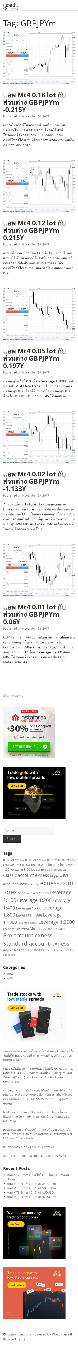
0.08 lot (58, 865)
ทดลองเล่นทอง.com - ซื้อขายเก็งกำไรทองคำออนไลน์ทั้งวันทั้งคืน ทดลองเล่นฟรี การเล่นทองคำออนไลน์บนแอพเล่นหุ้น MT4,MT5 (38, 1055)
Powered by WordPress (50, 1334)
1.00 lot (8, 869)
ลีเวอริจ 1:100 (23, 950)
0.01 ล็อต (19, 860)
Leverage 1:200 (34, 900)
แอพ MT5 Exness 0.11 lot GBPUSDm (31, 1188)
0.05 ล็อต (25, 865)
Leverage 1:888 (29, 915)
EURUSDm (33, 884)
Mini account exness (48, 928)
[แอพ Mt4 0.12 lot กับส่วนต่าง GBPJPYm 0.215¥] (39, 187)
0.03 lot (52, 860)
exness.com (56, 883)
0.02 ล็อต (41, 860)
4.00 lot (40, 870)
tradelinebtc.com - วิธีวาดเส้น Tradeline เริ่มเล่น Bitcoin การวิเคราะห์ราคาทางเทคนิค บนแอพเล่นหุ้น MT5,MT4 (36, 1116)
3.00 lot (29, 869)
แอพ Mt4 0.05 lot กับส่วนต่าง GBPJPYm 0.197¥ (34, 358)
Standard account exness (36, 943)
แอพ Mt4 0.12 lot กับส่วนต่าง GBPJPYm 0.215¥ (34, 230)
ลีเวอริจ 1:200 (43, 950)
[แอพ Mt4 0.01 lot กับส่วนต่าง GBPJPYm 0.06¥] (39, 571)
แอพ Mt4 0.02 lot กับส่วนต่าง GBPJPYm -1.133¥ (34, 481)
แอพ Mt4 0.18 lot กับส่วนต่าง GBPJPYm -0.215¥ (34, 102)
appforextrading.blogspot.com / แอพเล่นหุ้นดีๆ (34, 1156)
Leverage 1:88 (39, 893)
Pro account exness (27, 935)
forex (10, 892)
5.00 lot (49, 870)
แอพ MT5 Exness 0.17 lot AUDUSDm (31, 1192)
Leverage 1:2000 (56, 922)
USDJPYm (8, 950)
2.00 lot (19, 869)
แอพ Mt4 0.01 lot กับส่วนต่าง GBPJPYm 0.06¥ (34, 614)
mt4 (10, 974)
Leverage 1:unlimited (16, 929)
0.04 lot (63, 860)
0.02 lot (30, 860)
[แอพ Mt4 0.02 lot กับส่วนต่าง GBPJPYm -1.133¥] (39, 438)
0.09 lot (69, 865)
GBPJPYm (23, 893)
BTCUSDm (60, 870)
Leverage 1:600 (28, 908)
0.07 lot (46, 865)
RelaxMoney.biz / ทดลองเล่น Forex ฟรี (28, 1147)
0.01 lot (8, 860)
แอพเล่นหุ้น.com (10, 7)
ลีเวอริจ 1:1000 (61, 950)
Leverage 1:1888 (27, 923)
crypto (56, 875)
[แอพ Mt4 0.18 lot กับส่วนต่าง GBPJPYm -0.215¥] (39, 59)
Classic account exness (26, 875)
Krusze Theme (14, 1339)
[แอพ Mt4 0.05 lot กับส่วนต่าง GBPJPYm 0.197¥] (39, 315)
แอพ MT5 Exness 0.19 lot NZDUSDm (31, 1197)
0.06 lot (35, 865)
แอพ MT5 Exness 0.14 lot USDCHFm (31, 1184)
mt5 (10, 978)
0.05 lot (13, 865)
